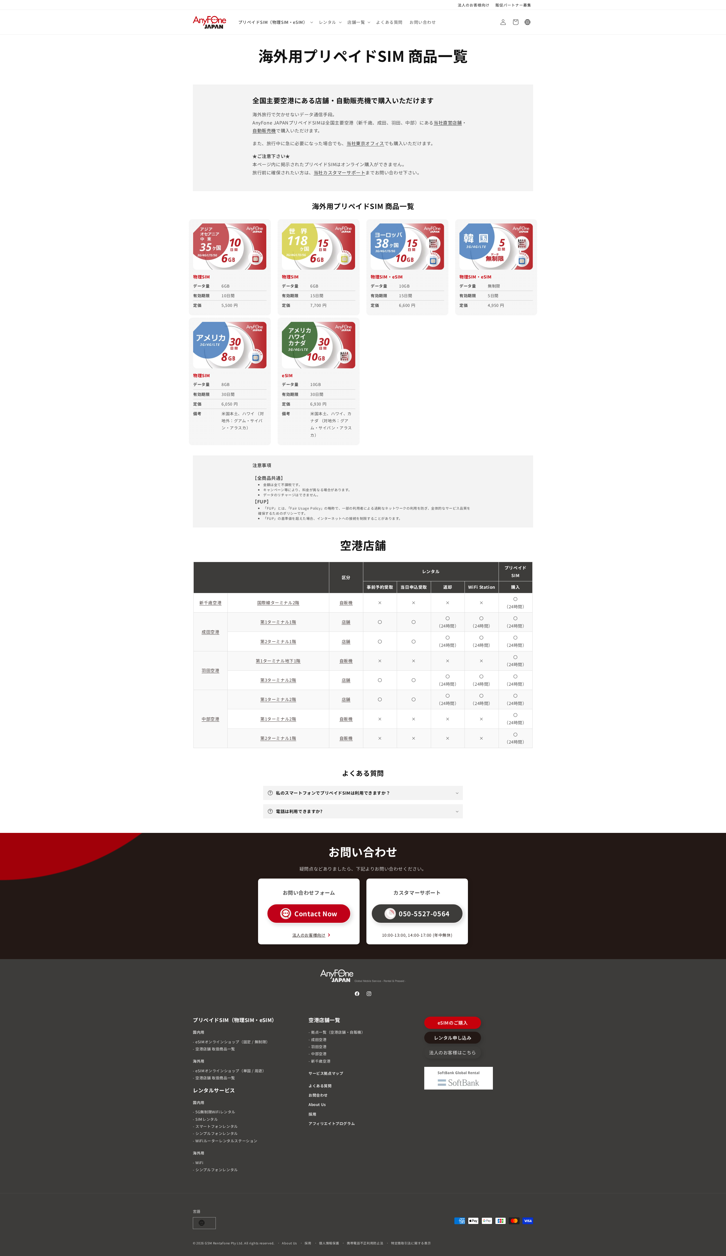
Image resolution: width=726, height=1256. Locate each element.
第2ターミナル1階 (278, 641)
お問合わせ (318, 1095)
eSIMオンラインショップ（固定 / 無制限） (232, 1041)
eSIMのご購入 (453, 1022)
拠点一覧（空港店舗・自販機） (338, 1032)
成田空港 (210, 632)
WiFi (199, 1162)
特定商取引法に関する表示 (411, 1242)
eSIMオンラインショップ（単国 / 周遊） (230, 1070)
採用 (312, 1114)
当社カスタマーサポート (340, 172)
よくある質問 (320, 1085)
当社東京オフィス (365, 143)
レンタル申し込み (453, 1037)
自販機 (346, 602)
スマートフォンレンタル (216, 1126)
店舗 (346, 622)
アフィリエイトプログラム (332, 1123)
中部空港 (210, 719)
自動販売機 (264, 130)
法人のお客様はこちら (452, 1052)
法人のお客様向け (309, 935)
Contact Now (315, 913)
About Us (317, 1104)
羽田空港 (210, 670)
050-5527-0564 (424, 913)
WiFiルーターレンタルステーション (226, 1140)
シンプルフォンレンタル (216, 1133)
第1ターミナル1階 (278, 622)
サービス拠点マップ (326, 1073)
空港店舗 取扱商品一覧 (215, 1049)
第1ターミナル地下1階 (278, 661)
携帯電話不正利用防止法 (365, 1242)
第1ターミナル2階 (278, 699)
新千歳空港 (210, 602)
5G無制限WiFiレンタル (215, 1112)
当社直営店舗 (448, 122)
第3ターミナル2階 (278, 680)
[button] (275, 22)
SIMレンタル (206, 1119)
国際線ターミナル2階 (278, 602)
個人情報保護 (329, 1242)
